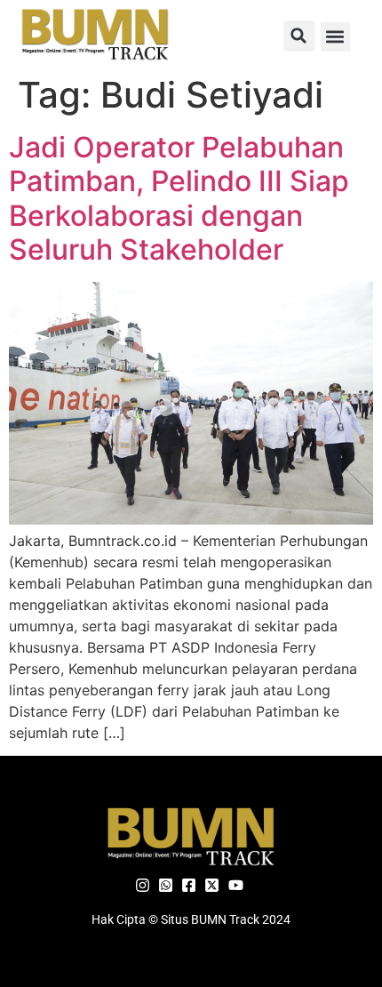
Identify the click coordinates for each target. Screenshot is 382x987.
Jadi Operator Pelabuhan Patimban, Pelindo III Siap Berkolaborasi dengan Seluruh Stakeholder (179, 198)
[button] (298, 36)
